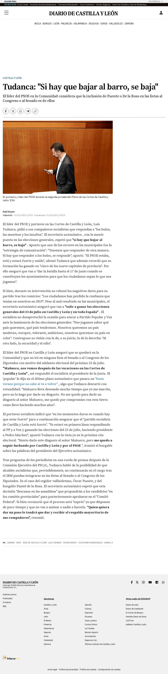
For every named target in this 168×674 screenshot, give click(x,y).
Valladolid (48, 640)
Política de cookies (88, 669)
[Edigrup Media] (11, 657)
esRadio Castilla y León (136, 624)
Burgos (47, 613)
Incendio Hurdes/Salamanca (43, 4)
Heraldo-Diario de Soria (136, 617)
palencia (66, 23)
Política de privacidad (68, 669)
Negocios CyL (91, 640)
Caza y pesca (91, 620)
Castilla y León (12, 78)
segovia (94, 23)
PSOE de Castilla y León (35, 542)
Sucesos (88, 617)
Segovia (47, 632)
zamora (129, 23)
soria (104, 23)
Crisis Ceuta (22, 4)
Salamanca (49, 628)
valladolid (116, 23)
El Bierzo (47, 620)
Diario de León (132, 605)
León (46, 617)
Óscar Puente (70, 542)
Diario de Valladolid (134, 609)
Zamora (47, 644)
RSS (4, 606)
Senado (11, 542)
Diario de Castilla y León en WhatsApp (129, 4)
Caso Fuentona (87, 4)
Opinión (88, 605)
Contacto (7, 602)
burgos (47, 23)
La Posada (89, 628)
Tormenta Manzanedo (68, 4)
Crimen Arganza (103, 4)
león (56, 23)
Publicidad (7, 598)
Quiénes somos (9, 594)
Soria (46, 636)
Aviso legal (52, 669)
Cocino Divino (91, 624)
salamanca (80, 23)
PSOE (18, 542)
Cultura (88, 609)
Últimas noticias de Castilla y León (100, 644)
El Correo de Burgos (134, 613)
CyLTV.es (130, 620)
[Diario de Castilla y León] (83, 12)
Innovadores (90, 636)
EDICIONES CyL (154, 1)
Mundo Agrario (91, 632)
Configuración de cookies (109, 669)
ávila (37, 23)
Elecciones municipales (90, 542)
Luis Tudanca (55, 542)
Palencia (48, 624)
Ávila (46, 609)
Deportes (89, 613)
